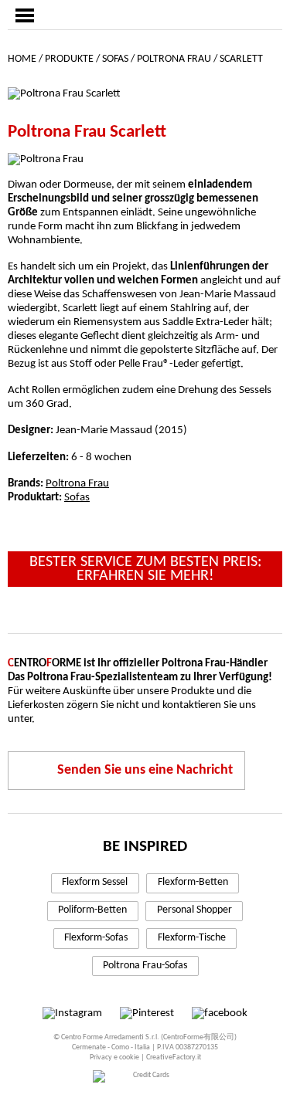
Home (22, 59)
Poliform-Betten (92, 910)
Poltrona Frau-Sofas (145, 966)
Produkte (69, 59)
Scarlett (241, 59)
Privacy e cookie (114, 1057)
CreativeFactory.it (173, 1057)
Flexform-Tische (192, 938)
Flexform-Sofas (96, 938)
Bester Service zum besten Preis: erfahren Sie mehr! (145, 569)
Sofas (115, 59)
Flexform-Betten (193, 882)
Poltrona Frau (174, 59)
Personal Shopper (194, 910)
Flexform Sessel (95, 882)
